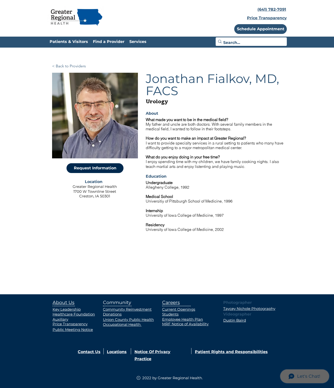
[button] (260, 29)
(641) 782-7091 (271, 9)
